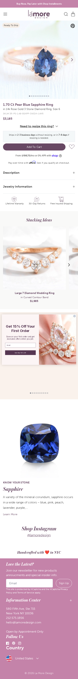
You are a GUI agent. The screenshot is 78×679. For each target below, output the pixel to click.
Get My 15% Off (20, 352)
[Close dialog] (74, 316)
